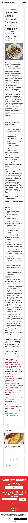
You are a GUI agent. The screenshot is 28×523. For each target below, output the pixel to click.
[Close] (26, 514)
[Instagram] (14, 484)
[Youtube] (9, 484)
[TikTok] (11, 484)
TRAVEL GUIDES (14, 508)
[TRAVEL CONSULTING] (19, 510)
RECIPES (14, 506)
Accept (20, 518)
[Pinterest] (19, 484)
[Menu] (24, 2)
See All (22, 430)
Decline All (7, 518)
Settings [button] (14, 521)
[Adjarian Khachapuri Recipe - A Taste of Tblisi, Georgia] (14, 438)
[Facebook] (16, 484)
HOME (14, 503)
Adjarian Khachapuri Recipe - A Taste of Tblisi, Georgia (13, 447)
